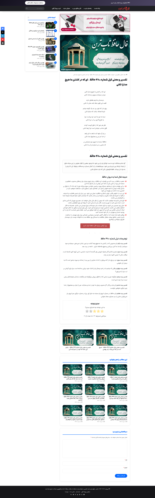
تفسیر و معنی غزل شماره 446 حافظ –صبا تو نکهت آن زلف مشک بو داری (118, 397)
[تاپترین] (124, 8)
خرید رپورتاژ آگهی (56, 8)
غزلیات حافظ (111, 75)
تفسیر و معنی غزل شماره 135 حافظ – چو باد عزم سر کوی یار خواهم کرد (72, 419)
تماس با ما (72, 492)
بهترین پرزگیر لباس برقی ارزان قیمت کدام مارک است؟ (36, 64)
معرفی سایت (66, 8)
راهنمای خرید (88, 8)
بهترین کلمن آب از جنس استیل (36, 39)
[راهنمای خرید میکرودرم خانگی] (50, 33)
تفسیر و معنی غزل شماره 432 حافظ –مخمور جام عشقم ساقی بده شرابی (95, 419)
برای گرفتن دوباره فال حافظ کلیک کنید (95, 226)
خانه (125, 75)
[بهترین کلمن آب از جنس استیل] (50, 41)
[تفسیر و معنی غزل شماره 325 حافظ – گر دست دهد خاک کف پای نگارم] (72, 369)
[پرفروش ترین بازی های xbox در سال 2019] (50, 25)
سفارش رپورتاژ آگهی (85, 492)
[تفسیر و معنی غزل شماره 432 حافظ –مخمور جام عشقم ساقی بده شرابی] (95, 410)
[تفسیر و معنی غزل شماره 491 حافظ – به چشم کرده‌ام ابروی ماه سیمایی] (117, 410)
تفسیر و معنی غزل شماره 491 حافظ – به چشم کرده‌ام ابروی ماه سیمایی (117, 419)
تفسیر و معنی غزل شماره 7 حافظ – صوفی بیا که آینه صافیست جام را (96, 378)
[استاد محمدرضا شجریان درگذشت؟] (50, 57)
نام (126, 460)
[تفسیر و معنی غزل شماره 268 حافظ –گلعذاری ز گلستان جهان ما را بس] (95, 389)
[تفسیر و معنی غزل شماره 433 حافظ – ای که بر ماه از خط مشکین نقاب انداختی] (72, 389)
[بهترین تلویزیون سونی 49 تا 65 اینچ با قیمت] (50, 49)
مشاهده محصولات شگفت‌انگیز (35, 3)
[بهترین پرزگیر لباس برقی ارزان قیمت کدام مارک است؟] (50, 65)
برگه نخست (97, 8)
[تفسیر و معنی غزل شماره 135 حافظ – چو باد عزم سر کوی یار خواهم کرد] (72, 410)
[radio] (102, 312)
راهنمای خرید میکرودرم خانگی (36, 31)
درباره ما (66, 492)
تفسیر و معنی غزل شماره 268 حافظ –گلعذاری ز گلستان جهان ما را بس (96, 397)
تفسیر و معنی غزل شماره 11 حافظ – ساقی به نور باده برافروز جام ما (118, 378)
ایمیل (125, 468)
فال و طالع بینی (77, 8)
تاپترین (59, 489)
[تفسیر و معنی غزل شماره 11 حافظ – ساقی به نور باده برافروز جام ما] (117, 369)
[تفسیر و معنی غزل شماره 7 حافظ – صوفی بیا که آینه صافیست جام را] (95, 369)
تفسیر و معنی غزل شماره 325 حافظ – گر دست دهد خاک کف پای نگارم (72, 378)
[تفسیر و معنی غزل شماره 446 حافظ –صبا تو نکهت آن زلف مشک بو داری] (117, 389)
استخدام (78, 492)
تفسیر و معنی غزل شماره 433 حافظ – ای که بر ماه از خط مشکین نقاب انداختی (72, 398)
